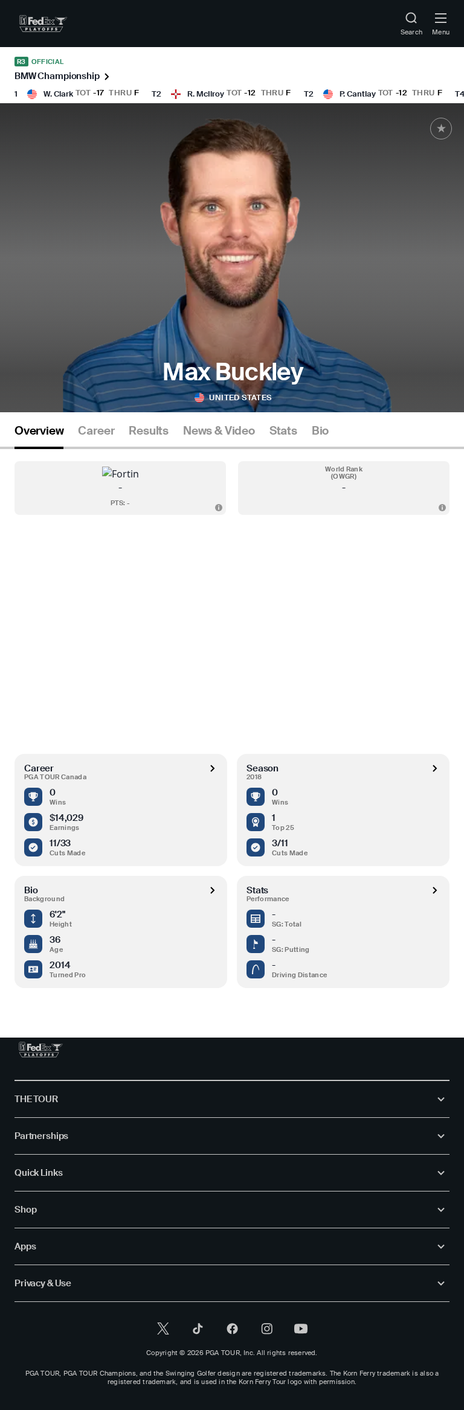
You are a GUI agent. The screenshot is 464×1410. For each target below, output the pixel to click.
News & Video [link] (219, 431)
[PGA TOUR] (40, 1050)
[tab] (38, 435)
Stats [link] (283, 431)
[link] (43, 23)
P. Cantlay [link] (358, 94)
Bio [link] (320, 431)
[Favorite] (441, 128)
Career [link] (96, 431)
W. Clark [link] (58, 94)
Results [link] (149, 431)
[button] (120, 488)
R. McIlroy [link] (205, 94)
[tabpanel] (232, 718)
